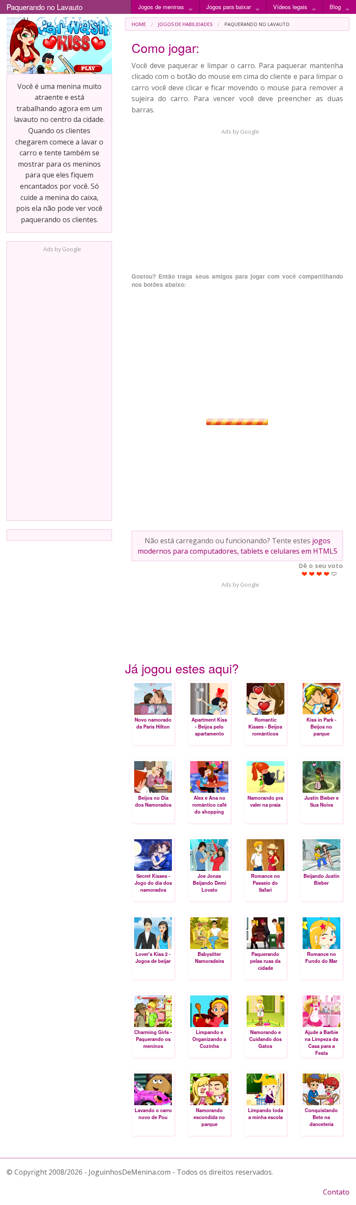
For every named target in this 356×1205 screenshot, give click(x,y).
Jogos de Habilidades (185, 24)
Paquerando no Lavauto (44, 6)
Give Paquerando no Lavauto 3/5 (319, 574)
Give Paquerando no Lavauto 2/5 (312, 574)
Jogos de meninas (161, 7)
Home (139, 24)
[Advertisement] (59, 384)
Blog (335, 7)
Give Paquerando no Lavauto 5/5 (334, 574)
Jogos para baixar (228, 7)
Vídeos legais (290, 7)
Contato (336, 1192)
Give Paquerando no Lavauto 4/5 (326, 574)
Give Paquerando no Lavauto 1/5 (304, 574)
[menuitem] (139, 24)
